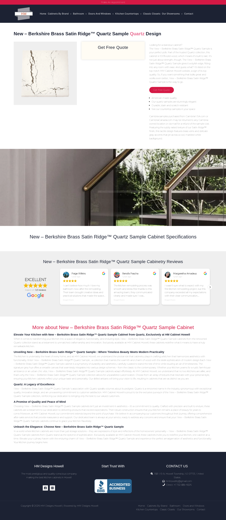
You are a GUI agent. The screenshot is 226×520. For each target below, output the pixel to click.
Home (43, 13)
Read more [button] (68, 300)
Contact (188, 13)
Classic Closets (151, 13)
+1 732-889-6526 (182, 484)
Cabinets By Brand (58, 13)
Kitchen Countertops (127, 13)
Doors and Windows (99, 13)
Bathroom (78, 13)
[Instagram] (52, 488)
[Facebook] (45, 488)
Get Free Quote (161, 89)
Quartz (137, 33)
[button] (210, 287)
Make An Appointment (113, 2)
